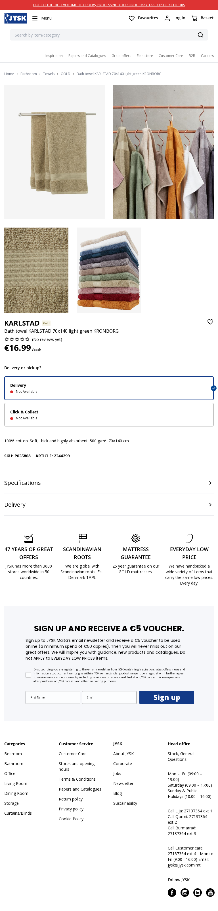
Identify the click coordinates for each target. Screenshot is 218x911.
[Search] (200, 35)
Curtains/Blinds (18, 813)
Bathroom (28, 74)
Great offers (121, 55)
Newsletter (123, 783)
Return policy (71, 799)
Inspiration (54, 55)
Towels (48, 74)
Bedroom (13, 753)
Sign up (167, 697)
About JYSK (123, 753)
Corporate (122, 763)
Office (9, 773)
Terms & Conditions (77, 779)
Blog (117, 793)
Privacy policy (71, 809)
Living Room (15, 783)
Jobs (117, 773)
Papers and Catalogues (87, 55)
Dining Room (16, 793)
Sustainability (125, 803)
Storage (11, 803)
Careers (207, 55)
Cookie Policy (71, 818)
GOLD (65, 74)
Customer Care (171, 55)
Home (9, 74)
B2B (192, 55)
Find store (145, 55)
